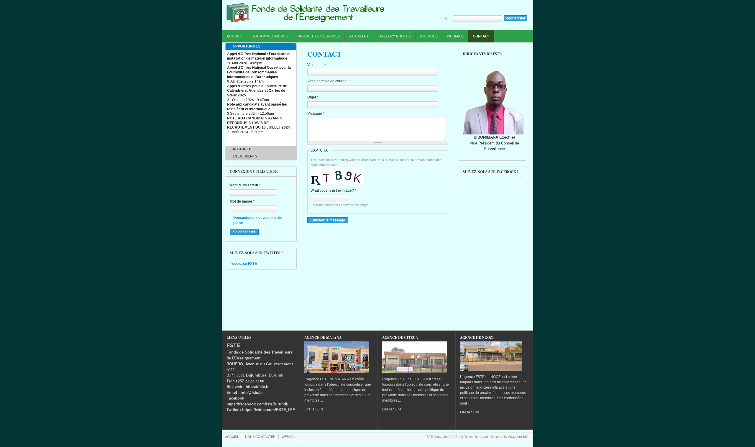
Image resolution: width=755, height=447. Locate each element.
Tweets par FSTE (243, 264)
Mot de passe (242, 201)
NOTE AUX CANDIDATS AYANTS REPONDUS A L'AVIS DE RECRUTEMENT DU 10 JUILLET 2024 (258, 122)
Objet (312, 97)
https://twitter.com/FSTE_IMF (268, 409)
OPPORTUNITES (246, 46)
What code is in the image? (333, 190)
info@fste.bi (252, 392)
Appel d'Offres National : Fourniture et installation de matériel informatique (258, 56)
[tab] (260, 46)
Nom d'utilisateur (245, 185)
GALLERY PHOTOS (394, 36)
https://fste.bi (258, 386)
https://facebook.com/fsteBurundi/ (257, 404)
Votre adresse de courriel (328, 81)
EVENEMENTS (245, 156)
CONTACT (481, 36)
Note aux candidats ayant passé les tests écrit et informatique (257, 106)
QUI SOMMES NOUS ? (270, 36)
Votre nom (316, 65)
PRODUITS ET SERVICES (319, 36)
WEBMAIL (455, 36)
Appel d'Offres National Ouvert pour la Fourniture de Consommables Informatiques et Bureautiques (259, 72)
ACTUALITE (359, 36)
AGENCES (429, 36)
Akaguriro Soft (518, 436)
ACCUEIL (234, 36)
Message (315, 113)
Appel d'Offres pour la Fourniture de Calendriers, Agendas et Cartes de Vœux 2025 (257, 90)
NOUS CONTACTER (260, 436)
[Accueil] (305, 14)
